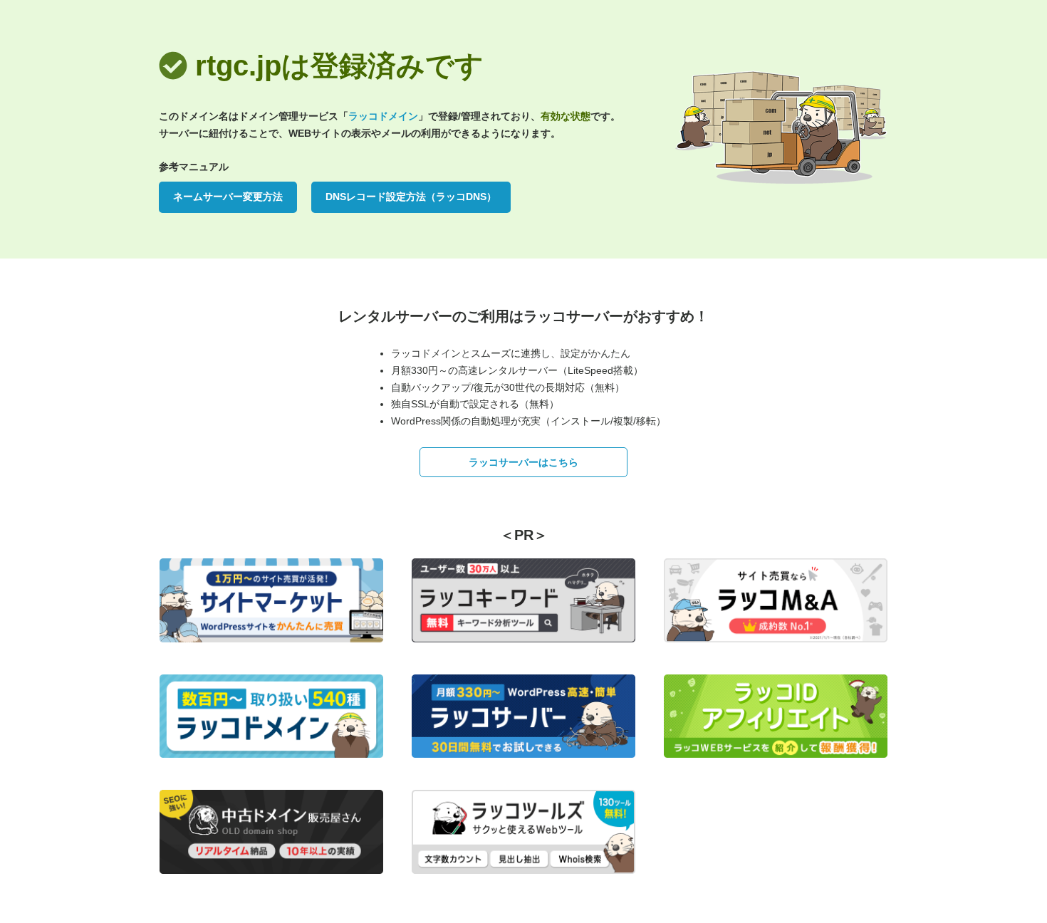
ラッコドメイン (383, 116)
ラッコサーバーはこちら (523, 462)
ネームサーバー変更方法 (228, 196)
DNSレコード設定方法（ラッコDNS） (410, 196)
